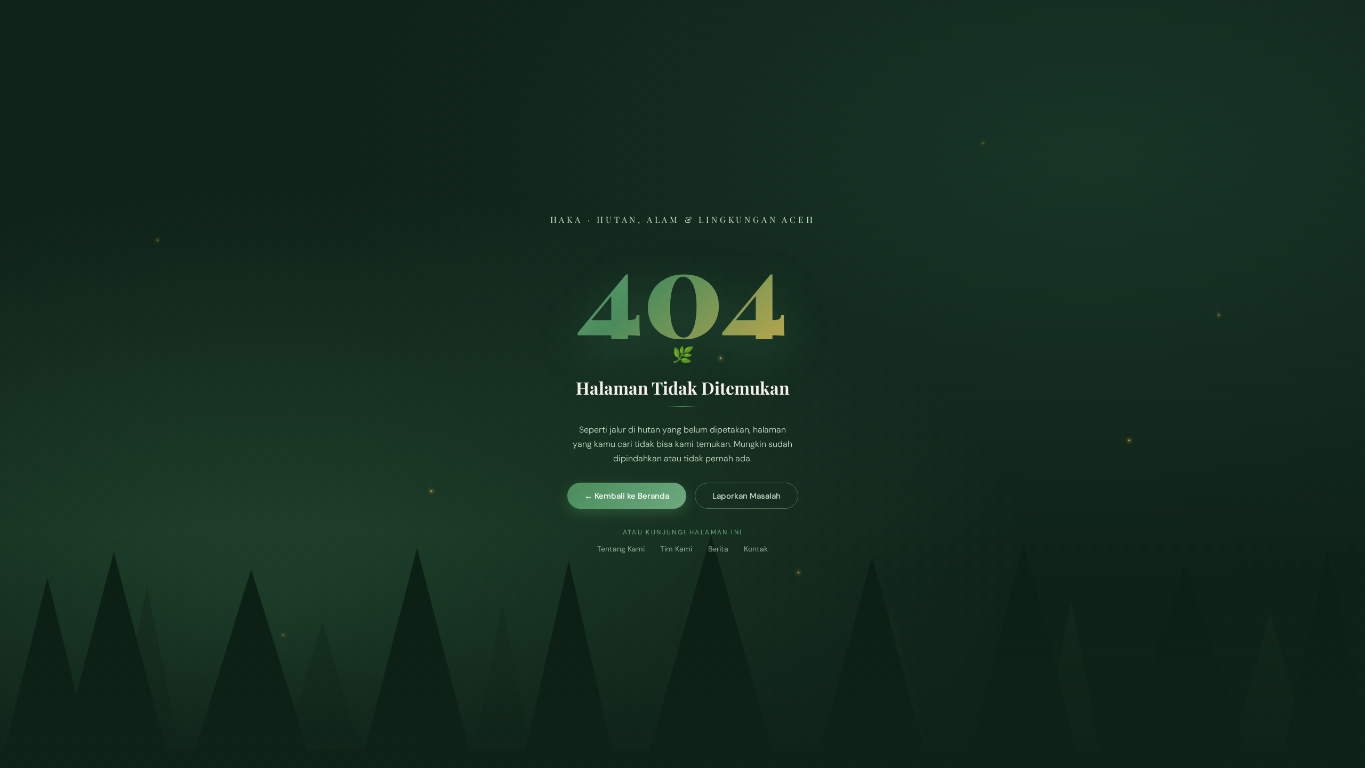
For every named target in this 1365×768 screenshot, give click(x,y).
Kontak (756, 549)
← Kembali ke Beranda (626, 496)
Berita (718, 549)
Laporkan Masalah (746, 496)
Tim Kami (676, 549)
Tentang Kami (621, 549)
